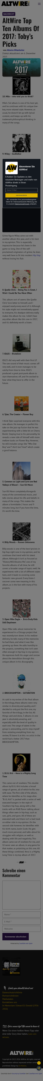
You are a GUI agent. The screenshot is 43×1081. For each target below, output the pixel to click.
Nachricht (8, 14)
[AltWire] (15, 3)
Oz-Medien (22, 1066)
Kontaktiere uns (9, 1002)
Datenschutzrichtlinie (12, 992)
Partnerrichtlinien (10, 995)
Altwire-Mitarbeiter (15, 50)
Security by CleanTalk (18, 1074)
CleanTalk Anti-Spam (25, 943)
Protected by (21, 943)
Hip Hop (36, 255)
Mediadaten (7, 999)
